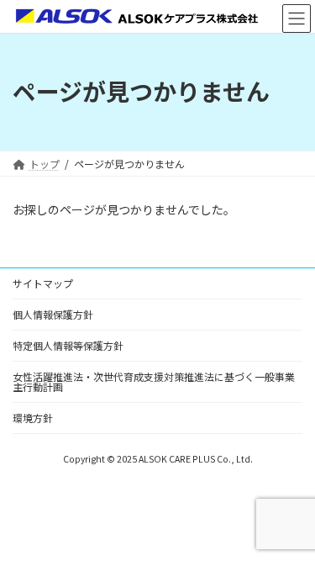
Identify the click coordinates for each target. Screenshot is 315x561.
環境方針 (33, 417)
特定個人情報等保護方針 (68, 345)
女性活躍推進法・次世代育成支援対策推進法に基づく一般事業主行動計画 (154, 381)
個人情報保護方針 (53, 314)
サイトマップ (43, 283)
